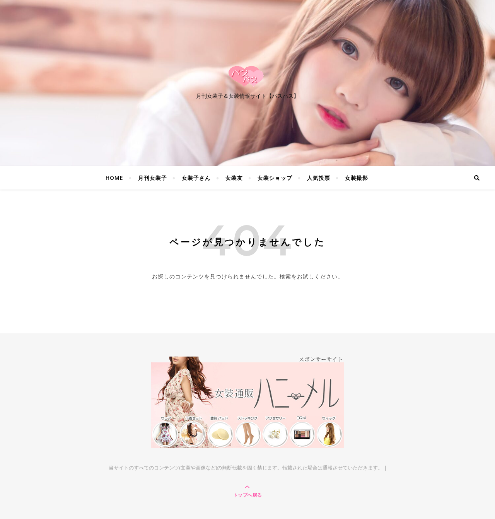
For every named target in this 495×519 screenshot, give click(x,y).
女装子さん (196, 177)
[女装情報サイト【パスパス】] (247, 76)
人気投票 (318, 177)
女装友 (234, 177)
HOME (114, 177)
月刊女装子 (152, 177)
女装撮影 (356, 177)
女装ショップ (275, 177)
